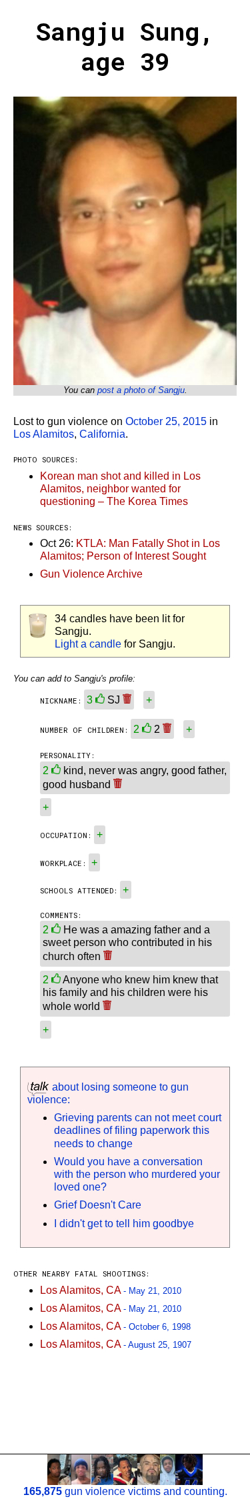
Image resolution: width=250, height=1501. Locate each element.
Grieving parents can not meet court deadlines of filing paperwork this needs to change (137, 1130)
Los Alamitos (43, 434)
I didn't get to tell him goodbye (124, 1223)
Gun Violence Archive (91, 574)
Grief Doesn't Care (97, 1205)
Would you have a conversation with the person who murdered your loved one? (137, 1174)
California (102, 434)
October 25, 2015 (166, 421)
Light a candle (88, 644)
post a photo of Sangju (141, 390)
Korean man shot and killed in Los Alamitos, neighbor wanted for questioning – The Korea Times (120, 488)
